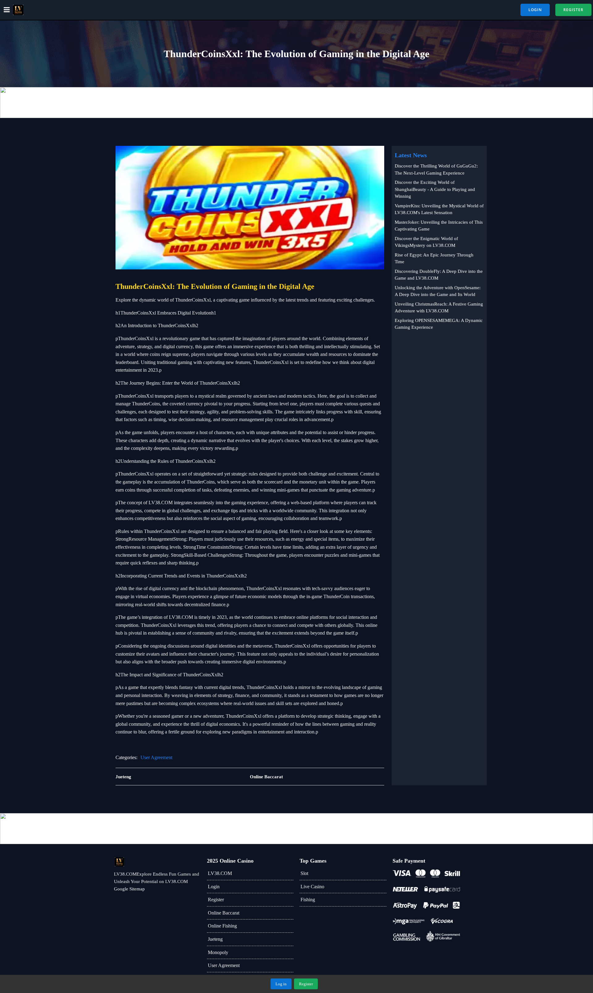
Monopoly (218, 952)
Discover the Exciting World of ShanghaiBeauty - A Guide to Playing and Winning (435, 189)
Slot (304, 873)
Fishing (308, 899)
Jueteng (215, 939)
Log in (281, 984)
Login (214, 886)
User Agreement (156, 757)
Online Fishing (222, 925)
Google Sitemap (129, 888)
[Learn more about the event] (296, 102)
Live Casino (312, 886)
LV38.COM (220, 873)
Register (216, 899)
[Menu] (7, 10)
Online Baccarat (223, 912)
